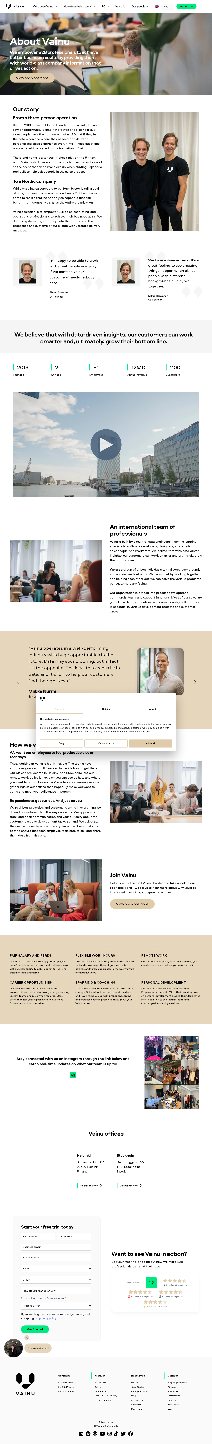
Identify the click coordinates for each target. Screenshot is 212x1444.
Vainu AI (120, 6)
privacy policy (47, 1318)
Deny (61, 743)
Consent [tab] (59, 709)
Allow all (150, 743)
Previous (17, 681)
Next (194, 681)
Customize (104, 743)
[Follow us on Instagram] (73, 1075)
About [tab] (152, 709)
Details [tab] (106, 709)
